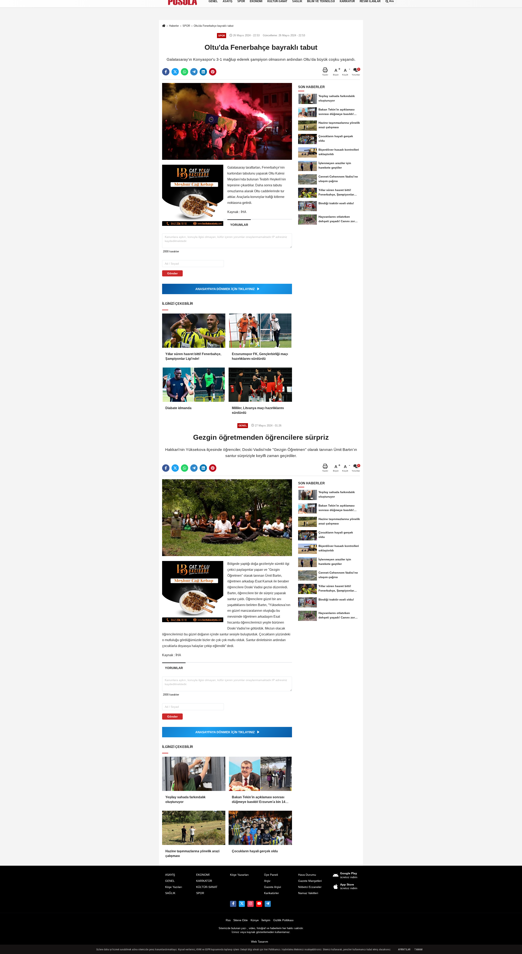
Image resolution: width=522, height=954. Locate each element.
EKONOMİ (203, 874)
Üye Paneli (271, 874)
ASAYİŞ (170, 874)
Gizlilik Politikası (283, 920)
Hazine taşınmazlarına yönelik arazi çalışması (192, 853)
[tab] (239, 224)
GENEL (170, 880)
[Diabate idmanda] (193, 385)
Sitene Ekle (240, 920)
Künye (255, 920)
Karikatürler (271, 893)
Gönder (172, 273)
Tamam (418, 949)
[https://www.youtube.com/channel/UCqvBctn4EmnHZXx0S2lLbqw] (259, 904)
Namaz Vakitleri (308, 893)
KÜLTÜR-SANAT (207, 887)
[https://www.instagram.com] (250, 904)
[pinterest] (212, 71)
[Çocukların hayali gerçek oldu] (260, 828)
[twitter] (175, 71)
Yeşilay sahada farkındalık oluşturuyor (185, 799)
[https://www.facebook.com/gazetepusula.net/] (233, 904)
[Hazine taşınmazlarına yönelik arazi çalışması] (193, 828)
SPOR (200, 893)
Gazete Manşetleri (310, 880)
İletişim (265, 920)
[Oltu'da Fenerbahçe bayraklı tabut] (227, 121)
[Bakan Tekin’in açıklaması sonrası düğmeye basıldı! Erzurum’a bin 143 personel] (260, 774)
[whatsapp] (184, 71)
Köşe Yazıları (173, 887)
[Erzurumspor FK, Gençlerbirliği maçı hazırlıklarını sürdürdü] (260, 331)
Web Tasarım (259, 941)
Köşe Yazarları (239, 874)
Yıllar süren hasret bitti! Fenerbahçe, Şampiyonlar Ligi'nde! (193, 356)
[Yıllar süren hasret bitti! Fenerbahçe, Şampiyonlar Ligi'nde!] (193, 331)
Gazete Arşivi (272, 887)
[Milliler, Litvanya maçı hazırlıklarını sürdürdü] (260, 385)
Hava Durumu (307, 874)
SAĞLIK (170, 893)
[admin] (268, 904)
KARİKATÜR (204, 880)
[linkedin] (203, 71)
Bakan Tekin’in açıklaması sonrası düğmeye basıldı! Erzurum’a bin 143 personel (259, 799)
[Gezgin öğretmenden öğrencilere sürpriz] (227, 517)
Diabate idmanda (178, 408)
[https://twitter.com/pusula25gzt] (242, 904)
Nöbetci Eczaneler (310, 887)
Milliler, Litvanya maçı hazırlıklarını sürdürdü (258, 410)
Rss (228, 920)
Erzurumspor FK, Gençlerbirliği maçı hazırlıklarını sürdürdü (260, 356)
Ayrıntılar (404, 949)
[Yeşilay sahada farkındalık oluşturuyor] (193, 774)
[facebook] (165, 71)
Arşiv (267, 880)
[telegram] (194, 71)
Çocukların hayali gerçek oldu (255, 851)
